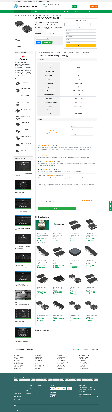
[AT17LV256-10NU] (18, 111)
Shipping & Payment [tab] (69, 52)
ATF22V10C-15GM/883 (90, 266)
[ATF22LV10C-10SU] (91, 278)
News (15, 390)
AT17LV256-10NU (26, 109)
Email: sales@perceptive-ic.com (87, 387)
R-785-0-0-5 (17, 358)
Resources (40, 390)
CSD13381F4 (60, 365)
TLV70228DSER (18, 362)
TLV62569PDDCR (83, 368)
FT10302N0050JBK (62, 355)
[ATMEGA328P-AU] (18, 138)
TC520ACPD (24, 82)
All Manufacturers (30, 393)
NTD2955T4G (38, 360)
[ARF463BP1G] (18, 151)
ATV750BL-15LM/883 (90, 320)
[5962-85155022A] (75, 251)
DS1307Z (37, 363)
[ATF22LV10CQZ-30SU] (59, 251)
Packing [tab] (78, 52)
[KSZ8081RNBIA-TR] (18, 117)
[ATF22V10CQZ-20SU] (75, 225)
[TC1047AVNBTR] (18, 131)
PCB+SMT (65, 11)
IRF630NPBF (60, 363)
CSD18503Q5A (83, 358)
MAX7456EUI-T (39, 357)
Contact (91, 11)
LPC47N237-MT (25, 102)
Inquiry (38, 42)
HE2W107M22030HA (84, 355)
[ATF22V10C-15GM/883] (91, 251)
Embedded (21, 15)
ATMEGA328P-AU (26, 136)
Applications (56, 11)
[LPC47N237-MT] (18, 104)
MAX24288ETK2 (25, 95)
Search (74, 6)
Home (15, 15)
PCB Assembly (17, 396)
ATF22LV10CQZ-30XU (42, 293)
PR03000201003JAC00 (20, 357)
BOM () (95, 6)
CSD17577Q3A (61, 360)
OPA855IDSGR (61, 368)
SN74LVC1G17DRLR (40, 365)
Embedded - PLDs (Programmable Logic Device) (37, 15)
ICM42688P (17, 354)
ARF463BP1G (24, 150)
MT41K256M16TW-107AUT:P (42, 354)
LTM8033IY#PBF (83, 354)
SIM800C (59, 358)
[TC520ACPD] (18, 83)
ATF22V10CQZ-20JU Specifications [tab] (45, 52)
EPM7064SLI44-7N (62, 357)
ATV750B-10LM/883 (73, 293)
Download (56, 4)
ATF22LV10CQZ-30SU (58, 266)
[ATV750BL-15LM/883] (91, 305)
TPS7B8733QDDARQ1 (19, 363)
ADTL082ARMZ (61, 367)
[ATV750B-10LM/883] (75, 278)
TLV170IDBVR (17, 368)
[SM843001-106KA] (18, 90)
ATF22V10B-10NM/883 (90, 239)
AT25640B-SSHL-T (26, 123)
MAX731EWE (82, 367)
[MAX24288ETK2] (18, 97)
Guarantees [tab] (86, 52)
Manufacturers (45, 11)
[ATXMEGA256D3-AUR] (18, 145)
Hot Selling (35, 11)
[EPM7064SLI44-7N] (42, 225)
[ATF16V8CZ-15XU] (59, 278)
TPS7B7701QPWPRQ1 (62, 362)
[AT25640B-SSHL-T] (18, 124)
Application (50, 4)
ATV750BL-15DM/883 (57, 239)
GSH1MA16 (38, 355)
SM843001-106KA (26, 89)
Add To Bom (48, 42)
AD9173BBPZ (17, 355)
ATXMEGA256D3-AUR (26, 143)
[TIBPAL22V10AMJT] (59, 305)
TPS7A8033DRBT (39, 362)
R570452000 (38, 358)
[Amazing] (91, 200)
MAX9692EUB (38, 367)
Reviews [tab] (59, 52)
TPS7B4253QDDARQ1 (84, 362)
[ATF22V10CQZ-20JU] (75, 305)
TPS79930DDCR (83, 363)
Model (44, 4)
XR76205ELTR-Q (18, 367)
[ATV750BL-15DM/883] (59, 225)
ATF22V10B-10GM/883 (41, 266)
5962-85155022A (74, 266)
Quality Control (75, 11)
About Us (16, 388)
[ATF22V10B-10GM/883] (42, 251)
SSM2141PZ (60, 354)
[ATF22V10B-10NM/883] (91, 225)
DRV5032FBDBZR (18, 365)
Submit (81, 46)
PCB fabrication (17, 399)
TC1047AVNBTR (25, 129)
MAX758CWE (82, 365)
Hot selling (28, 388)
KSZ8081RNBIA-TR (25, 116)
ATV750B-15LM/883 (40, 320)
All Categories (20, 11)
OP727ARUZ (38, 368)
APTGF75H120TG (83, 357)
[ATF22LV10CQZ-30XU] (42, 278)
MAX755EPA (17, 360)
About (84, 11)
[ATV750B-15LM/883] (42, 305)
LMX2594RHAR (83, 360)
